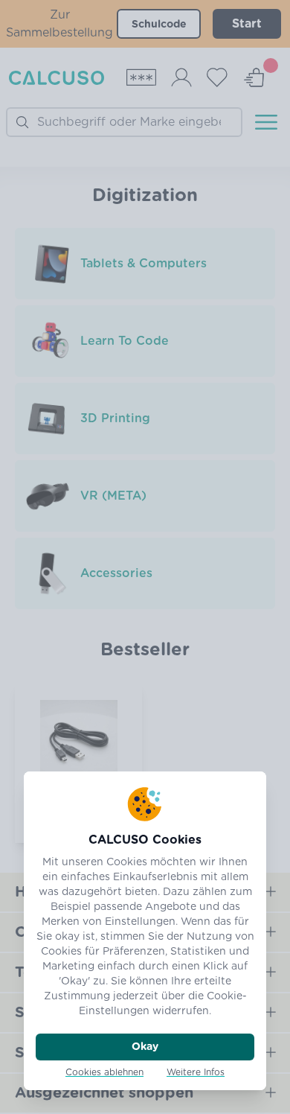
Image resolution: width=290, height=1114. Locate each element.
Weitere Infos (196, 1072)
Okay (145, 1047)
